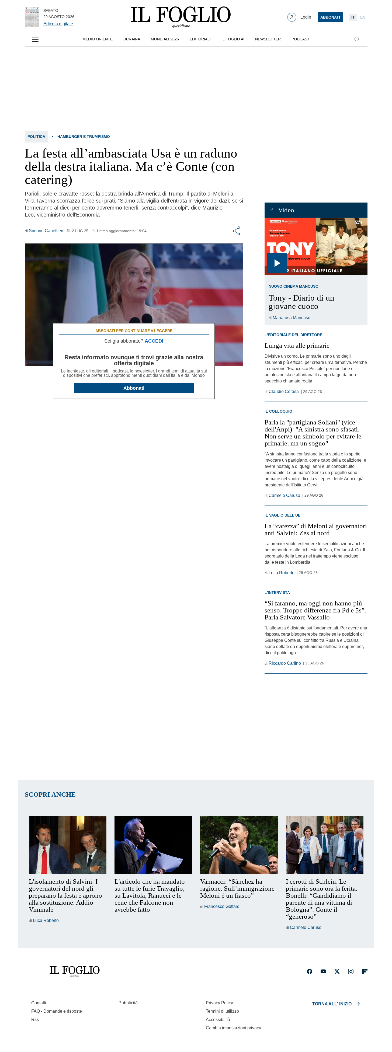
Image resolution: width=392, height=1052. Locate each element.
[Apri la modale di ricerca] (357, 39)
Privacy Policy (219, 1003)
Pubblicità (128, 1003)
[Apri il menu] (35, 39)
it (353, 17)
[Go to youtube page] (323, 971)
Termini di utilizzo (222, 1011)
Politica (36, 136)
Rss (35, 1019)
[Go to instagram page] (350, 971)
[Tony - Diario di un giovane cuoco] (316, 247)
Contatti (38, 1003)
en (362, 17)
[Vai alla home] (181, 17)
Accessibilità (218, 1019)
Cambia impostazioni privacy (233, 1028)
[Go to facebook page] (309, 971)
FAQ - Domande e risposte (56, 1011)
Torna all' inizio (332, 1004)
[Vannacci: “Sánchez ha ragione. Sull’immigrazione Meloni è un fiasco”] (239, 845)
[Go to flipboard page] (364, 971)
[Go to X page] (337, 971)
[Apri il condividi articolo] (237, 231)
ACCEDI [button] (154, 341)
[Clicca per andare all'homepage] (74, 971)
